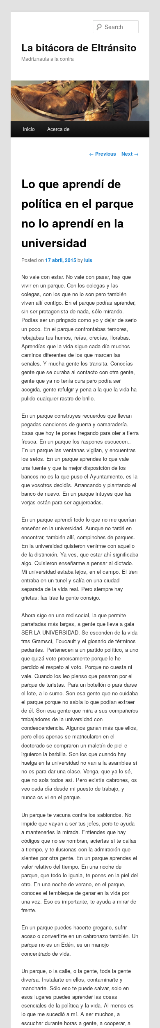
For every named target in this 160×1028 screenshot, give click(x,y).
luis (88, 260)
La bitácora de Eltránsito (79, 47)
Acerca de (58, 128)
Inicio (29, 128)
